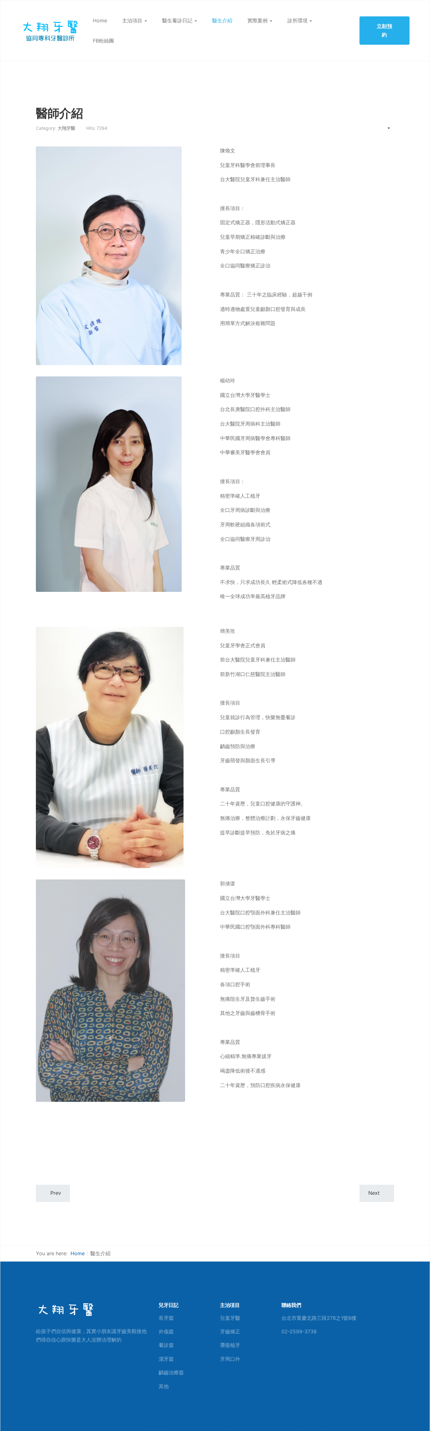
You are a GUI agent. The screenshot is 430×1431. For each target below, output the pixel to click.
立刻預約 (385, 30)
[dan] (49, 30)
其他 (164, 1386)
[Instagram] (314, 1355)
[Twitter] (304, 1355)
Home (100, 20)
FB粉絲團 (103, 40)
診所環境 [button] (297, 20)
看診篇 (166, 1345)
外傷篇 (166, 1331)
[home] (65, 1310)
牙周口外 (230, 1359)
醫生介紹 (222, 20)
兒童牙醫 (230, 1318)
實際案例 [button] (257, 20)
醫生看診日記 (177, 20)
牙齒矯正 (230, 1331)
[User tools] (385, 128)
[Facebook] (283, 1355)
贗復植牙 (230, 1345)
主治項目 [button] (132, 20)
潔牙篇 (166, 1359)
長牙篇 (166, 1318)
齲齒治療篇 (171, 1372)
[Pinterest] (293, 1355)
